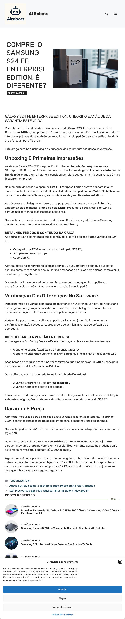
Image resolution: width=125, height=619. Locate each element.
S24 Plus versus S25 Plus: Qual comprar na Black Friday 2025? (49, 490)
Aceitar (62, 589)
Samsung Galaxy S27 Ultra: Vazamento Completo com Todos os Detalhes (63, 528)
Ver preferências (62, 607)
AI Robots (38, 13)
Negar (62, 598)
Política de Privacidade (62, 615)
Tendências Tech (16, 93)
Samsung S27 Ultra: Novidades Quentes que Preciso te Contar (57, 544)
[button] (120, 561)
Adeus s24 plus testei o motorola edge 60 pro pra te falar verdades (52, 485)
